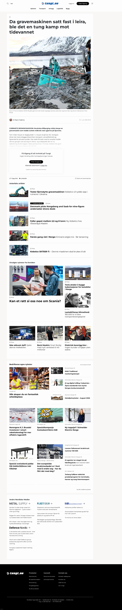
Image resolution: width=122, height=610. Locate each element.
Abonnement (33, 576)
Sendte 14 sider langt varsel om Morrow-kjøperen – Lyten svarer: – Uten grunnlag (20, 509)
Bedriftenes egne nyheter (20, 364)
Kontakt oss (61, 579)
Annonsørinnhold (49, 579)
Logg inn (43, 165)
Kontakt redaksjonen (64, 576)
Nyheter (33, 8)
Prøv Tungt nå (36, 162)
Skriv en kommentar (84, 178)
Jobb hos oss (62, 582)
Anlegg (51, 8)
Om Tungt (61, 585)
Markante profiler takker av (74, 507)
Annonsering (32, 582)
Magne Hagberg (19, 120)
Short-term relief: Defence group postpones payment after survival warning (20, 541)
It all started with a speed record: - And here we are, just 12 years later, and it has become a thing (22, 533)
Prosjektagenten (34, 585)
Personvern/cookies (49, 576)
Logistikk (60, 8)
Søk (12, 3)
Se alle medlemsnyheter (84, 489)
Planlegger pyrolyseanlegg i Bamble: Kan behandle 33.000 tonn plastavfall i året (49, 521)
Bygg (68, 8)
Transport (42, 8)
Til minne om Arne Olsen (73, 517)
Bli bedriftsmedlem (34, 579)
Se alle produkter (34, 588)
